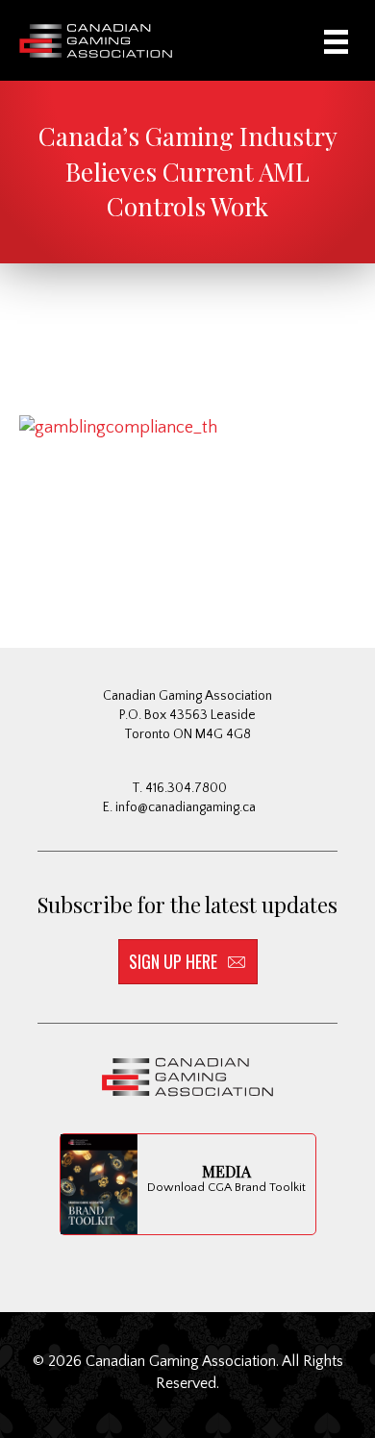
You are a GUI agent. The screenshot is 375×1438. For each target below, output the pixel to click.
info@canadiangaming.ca (185, 807)
